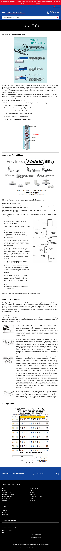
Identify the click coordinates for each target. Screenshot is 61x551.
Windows (32, 500)
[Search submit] (57, 17)
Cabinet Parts (34, 488)
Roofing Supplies (7, 496)
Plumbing (32, 494)
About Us (41, 6)
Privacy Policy (21, 547)
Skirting (4, 500)
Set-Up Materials (6, 498)
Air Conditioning (6, 492)
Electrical (33, 490)
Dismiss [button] (38, 3)
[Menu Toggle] (58, 12)
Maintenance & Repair (8, 494)
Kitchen (32, 492)
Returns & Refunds (39, 547)
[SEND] (55, 473)
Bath (3, 488)
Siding (31, 498)
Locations (51, 6)
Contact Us (46, 6)
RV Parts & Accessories (36, 496)
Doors (4, 490)
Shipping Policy (29, 547)
